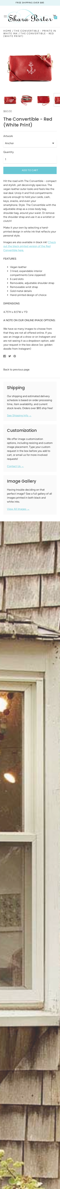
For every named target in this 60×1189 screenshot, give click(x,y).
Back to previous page (16, 369)
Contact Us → (15, 466)
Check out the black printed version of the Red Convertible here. (29, 246)
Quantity (8, 152)
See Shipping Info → (19, 415)
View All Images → (18, 509)
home (7, 30)
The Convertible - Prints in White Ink (29, 32)
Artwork (8, 136)
